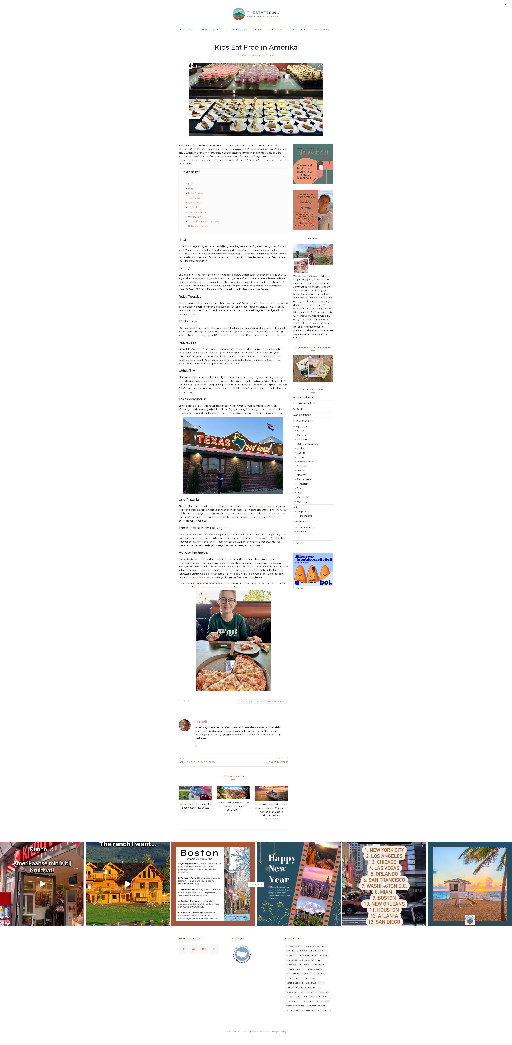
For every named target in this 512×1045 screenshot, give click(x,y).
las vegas (259, 701)
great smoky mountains (298, 974)
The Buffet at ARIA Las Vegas (203, 221)
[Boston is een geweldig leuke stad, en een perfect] (213, 884)
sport (320, 1001)
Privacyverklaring (278, 1031)
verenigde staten (295, 1006)
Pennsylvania (304, 479)
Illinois (300, 457)
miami (321, 983)
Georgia (301, 453)
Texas (300, 488)
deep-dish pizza (263, 506)
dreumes (319, 965)
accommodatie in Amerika (199, 577)
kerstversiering (294, 983)
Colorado (302, 439)
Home (228, 1031)
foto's (300, 969)
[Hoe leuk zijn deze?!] (42, 884)
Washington (303, 497)
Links (244, 1031)
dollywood (306, 965)
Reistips (297, 507)
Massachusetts (305, 461)
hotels (290, 978)
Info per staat (300, 426)
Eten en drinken (269, 55)
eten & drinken (245, 701)
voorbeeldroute (316, 1006)
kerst (312, 978)
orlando (291, 992)
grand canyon (314, 969)
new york (310, 988)
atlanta (290, 955)
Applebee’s (194, 202)
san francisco (293, 1001)
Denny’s (192, 188)
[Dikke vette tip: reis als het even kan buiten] (470, 884)
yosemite (326, 1011)
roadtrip (315, 997)
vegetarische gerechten (207, 278)
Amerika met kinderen (249, 55)
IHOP (191, 184)
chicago (304, 960)
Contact (236, 1031)
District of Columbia (307, 444)
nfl (319, 988)
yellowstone (312, 1011)
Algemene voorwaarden (258, 1031)
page (301, 992)
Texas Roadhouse (197, 212)
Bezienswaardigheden (305, 403)
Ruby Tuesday (196, 193)
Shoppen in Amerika (304, 527)
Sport (296, 537)
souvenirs (309, 1001)
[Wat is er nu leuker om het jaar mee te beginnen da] (299, 884)
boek (314, 955)
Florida (300, 448)
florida (290, 969)
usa (328, 1001)
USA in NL (298, 543)
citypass (316, 960)
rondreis (327, 997)
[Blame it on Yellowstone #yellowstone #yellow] (128, 884)
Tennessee (303, 484)
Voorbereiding (304, 516)
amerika (290, 951)
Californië (302, 435)
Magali (201, 721)
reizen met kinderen (277, 701)
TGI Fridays (194, 198)
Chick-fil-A (193, 207)
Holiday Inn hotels (197, 226)
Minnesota (302, 466)
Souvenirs (302, 531)
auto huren (303, 955)
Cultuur (297, 409)
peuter (310, 992)
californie (291, 960)
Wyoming (302, 501)
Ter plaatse (303, 511)
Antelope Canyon (306, 951)
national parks (294, 988)
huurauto (301, 978)
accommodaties (294, 946)
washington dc (294, 1011)
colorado (292, 965)
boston (324, 955)
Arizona (301, 430)
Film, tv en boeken (303, 421)
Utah (299, 492)
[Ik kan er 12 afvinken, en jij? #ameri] (384, 884)
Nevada (301, 470)
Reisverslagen (300, 521)
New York (302, 475)
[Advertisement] (313, 637)
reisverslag (322, 992)
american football (316, 946)
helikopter (319, 974)
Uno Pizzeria (194, 217)
